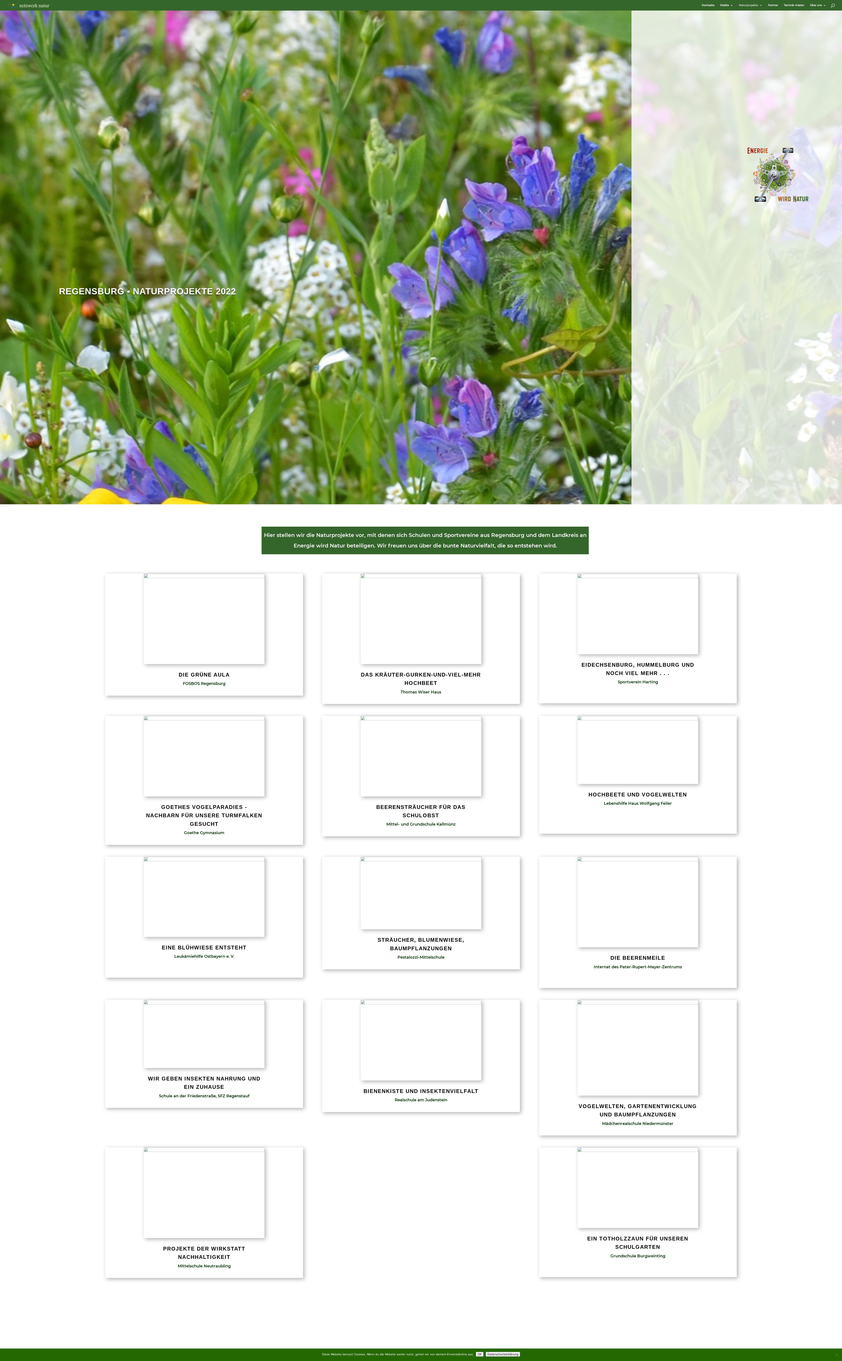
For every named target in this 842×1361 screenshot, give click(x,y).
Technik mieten (794, 5)
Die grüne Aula (204, 675)
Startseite (708, 5)
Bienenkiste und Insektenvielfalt (421, 1091)
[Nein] (836, 1355)
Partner (773, 5)
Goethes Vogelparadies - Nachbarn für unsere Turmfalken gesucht (204, 815)
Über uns (816, 5)
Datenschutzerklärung (502, 1354)
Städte (724, 5)
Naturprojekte (748, 5)
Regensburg (91, 291)
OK (480, 1354)
